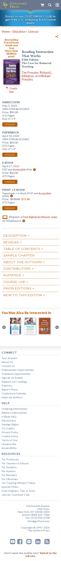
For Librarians (10, 479)
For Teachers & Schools (15, 463)
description (15, 236)
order (10, 124)
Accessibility (9, 447)
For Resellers (9, 475)
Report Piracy (10, 389)
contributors (17, 269)
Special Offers (10, 486)
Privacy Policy (10, 432)
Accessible (19, 169)
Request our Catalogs (14, 381)
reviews (11, 242)
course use (14, 282)
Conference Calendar (14, 393)
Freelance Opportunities (16, 373)
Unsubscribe (9, 444)
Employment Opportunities (18, 369)
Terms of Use (9, 440)
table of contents (21, 249)
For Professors (10, 459)
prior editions (17, 288)
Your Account (9, 358)
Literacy (33, 31)
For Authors (9, 471)
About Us (7, 362)
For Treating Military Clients (19, 482)
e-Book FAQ (9, 416)
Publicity (7, 385)
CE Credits (8, 428)
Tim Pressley (30, 72)
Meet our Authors (12, 397)
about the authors (22, 262)
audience (12, 275)
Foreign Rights (10, 424)
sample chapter (19, 255)
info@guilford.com (39, 521)
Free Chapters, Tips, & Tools (18, 490)
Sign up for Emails (12, 377)
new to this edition (22, 295)
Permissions (9, 420)
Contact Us (8, 365)
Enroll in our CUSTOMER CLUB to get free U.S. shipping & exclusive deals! (30, 20)
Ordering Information (14, 408)
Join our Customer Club (15, 494)
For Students (9, 467)
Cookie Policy (10, 436)
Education (19, 31)
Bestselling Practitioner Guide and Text (11, 44)
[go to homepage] (14, 5)
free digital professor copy (39, 217)
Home (6, 31)
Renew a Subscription (14, 412)
